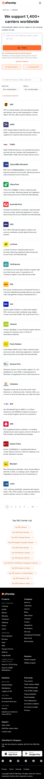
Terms (11, 769)
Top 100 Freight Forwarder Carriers (21, 542)
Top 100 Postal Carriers (20, 548)
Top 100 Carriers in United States (20, 573)
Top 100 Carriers (21, 527)
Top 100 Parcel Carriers (20, 532)
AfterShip (6, 10)
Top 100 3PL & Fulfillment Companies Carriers (21, 563)
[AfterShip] (9, 3)
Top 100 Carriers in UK (20, 578)
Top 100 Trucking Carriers (20, 537)
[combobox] (11, 89)
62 (33, 507)
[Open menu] (40, 3)
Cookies (26, 769)
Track (24, 48)
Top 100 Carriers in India (21, 583)
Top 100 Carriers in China (20, 568)
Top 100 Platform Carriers (20, 553)
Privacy (4, 769)
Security (18, 769)
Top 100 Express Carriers (21, 558)
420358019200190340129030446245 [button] (18, 53)
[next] (37, 507)
